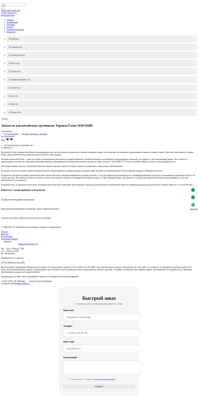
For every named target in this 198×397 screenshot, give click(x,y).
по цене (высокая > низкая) (34, 134)
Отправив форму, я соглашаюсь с (93, 379)
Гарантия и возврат (15, 29)
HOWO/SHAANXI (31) (20, 80)
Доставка (10, 25)
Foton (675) (16, 72)
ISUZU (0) (15, 88)
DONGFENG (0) (18, 55)
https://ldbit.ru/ (23, 283)
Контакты (10, 32)
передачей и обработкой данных (104, 379)
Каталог (4, 234)
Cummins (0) (16, 47)
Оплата (9, 27)
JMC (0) (14, 104)
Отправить (99, 386)
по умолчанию (11, 134)
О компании (12, 22)
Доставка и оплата (9, 239)
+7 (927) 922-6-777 (9, 244)
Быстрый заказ (8, 15)
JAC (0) (14, 96)
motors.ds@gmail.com (10, 10)
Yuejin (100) (16, 112)
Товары (9, 20)
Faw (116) (15, 63)
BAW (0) (15, 39)
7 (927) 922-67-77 (9, 13)
